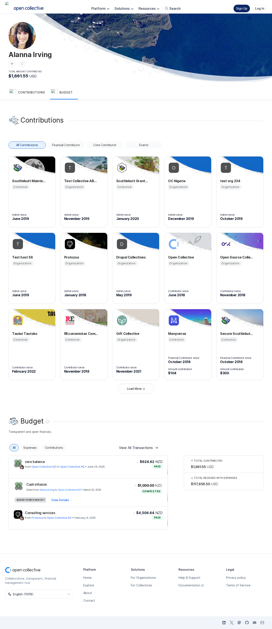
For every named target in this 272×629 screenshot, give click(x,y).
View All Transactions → (138, 448)
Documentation (189, 585)
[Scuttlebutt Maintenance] (17, 168)
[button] (29, 92)
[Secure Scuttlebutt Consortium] (225, 320)
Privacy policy (236, 577)
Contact (89, 600)
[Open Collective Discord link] (255, 623)
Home (87, 577)
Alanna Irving (47, 489)
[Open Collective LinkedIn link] (224, 623)
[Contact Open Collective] (262, 623)
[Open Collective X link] (232, 623)
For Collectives (141, 585)
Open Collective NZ (43, 466)
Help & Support (189, 577)
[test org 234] (225, 168)
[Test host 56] (17, 244)
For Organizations (143, 577)
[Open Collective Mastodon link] (239, 623)
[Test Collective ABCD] (69, 168)
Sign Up (241, 8)
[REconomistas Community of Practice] (69, 320)
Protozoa (37, 517)
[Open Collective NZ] (18, 463)
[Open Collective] (173, 244)
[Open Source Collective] (225, 244)
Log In (259, 8)
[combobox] (39, 594)
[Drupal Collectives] (121, 244)
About (87, 593)
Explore (88, 585)
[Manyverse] (173, 320)
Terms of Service (238, 585)
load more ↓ (136, 388)
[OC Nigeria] (173, 168)
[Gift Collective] (121, 320)
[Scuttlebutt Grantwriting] (121, 168)
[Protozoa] (69, 244)
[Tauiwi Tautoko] (17, 320)
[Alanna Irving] (22, 467)
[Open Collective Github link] (247, 623)
